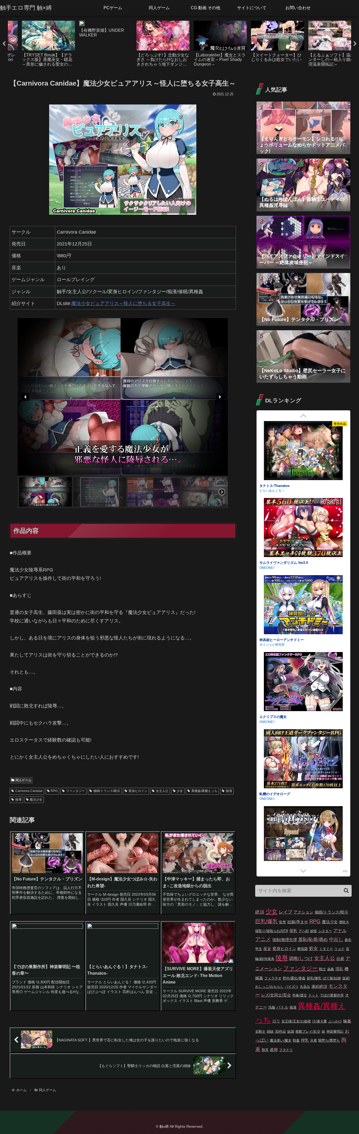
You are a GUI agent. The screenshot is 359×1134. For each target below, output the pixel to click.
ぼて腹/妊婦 (332, 978)
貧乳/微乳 (314, 978)
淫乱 (339, 969)
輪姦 (347, 1021)
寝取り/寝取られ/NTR (271, 931)
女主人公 (162, 791)
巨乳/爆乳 (266, 921)
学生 (258, 949)
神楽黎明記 (334, 1031)
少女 (180, 791)
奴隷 (290, 1031)
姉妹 (270, 1031)
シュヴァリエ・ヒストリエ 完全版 (285, 637)
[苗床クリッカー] (303, 834)
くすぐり (326, 949)
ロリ (276, 1021)
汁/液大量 (319, 1021)
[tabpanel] (36, 43)
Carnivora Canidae (29, 791)
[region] (123, 413)
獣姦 (296, 1040)
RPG (54, 791)
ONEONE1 (267, 488)
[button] (25, 397)
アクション (303, 912)
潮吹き (344, 922)
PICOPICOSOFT (271, 642)
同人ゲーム (23, 780)
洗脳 (271, 1007)
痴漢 (229, 791)
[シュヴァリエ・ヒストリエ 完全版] (303, 603)
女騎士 (260, 1031)
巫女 (267, 948)
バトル (282, 1007)
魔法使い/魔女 (280, 1040)
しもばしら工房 (270, 796)
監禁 (282, 922)
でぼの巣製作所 (332, 995)
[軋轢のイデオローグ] (303, 526)
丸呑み (305, 987)
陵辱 (18, 799)
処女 (313, 948)
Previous (4, 43)
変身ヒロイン (138, 791)
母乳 (293, 930)
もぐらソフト (268, 719)
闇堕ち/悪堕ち (329, 1040)
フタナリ (286, 1050)
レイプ (285, 912)
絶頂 (259, 912)
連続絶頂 (319, 986)
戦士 (322, 969)
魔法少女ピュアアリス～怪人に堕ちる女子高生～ (123, 303)
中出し (336, 939)
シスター (325, 931)
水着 (313, 1040)
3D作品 (280, 1031)
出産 (340, 958)
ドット (313, 995)
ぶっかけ (335, 1021)
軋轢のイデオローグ (274, 560)
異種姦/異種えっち (204, 791)
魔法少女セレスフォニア (278, 791)
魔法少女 (36, 799)
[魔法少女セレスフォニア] (303, 757)
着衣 (348, 940)
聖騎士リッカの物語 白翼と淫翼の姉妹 (289, 714)
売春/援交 (299, 995)
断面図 (303, 949)
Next (355, 43)
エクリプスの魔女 (273, 483)
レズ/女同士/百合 (276, 995)
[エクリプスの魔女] (303, 449)
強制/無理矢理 (284, 939)
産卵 (274, 1049)
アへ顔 (304, 931)
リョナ (339, 949)
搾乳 (305, 1040)
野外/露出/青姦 (294, 978)
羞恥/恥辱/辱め (313, 939)
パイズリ (292, 987)
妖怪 (313, 931)
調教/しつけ (301, 958)
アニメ (263, 939)
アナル (340, 930)
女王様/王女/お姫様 (296, 1021)
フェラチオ (272, 978)
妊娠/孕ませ (297, 922)
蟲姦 (330, 969)
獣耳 (265, 1050)
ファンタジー (75, 791)
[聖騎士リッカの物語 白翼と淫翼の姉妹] (303, 680)
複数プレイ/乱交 (307, 1031)
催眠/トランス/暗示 (106, 791)
